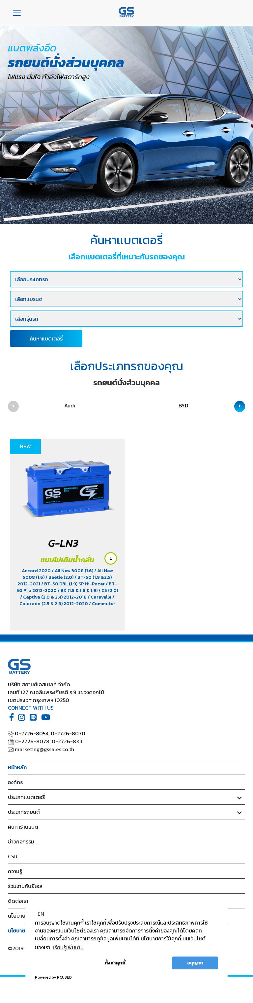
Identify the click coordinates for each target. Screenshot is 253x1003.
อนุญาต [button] (195, 962)
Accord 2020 (37, 570)
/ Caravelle (100, 597)
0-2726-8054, (32, 733)
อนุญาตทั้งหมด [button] (152, 962)
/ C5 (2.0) (108, 590)
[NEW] (67, 486)
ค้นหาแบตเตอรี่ (46, 338)
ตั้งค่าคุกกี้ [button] (115, 962)
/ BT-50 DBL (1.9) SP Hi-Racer (73, 583)
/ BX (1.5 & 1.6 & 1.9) (78, 590)
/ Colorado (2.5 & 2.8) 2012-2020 (67, 600)
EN (41, 914)
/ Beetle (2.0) (59, 577)
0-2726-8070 (68, 733)
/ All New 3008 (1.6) (73, 570)
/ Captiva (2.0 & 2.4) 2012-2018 (54, 597)
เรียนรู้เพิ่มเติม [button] (68, 947)
